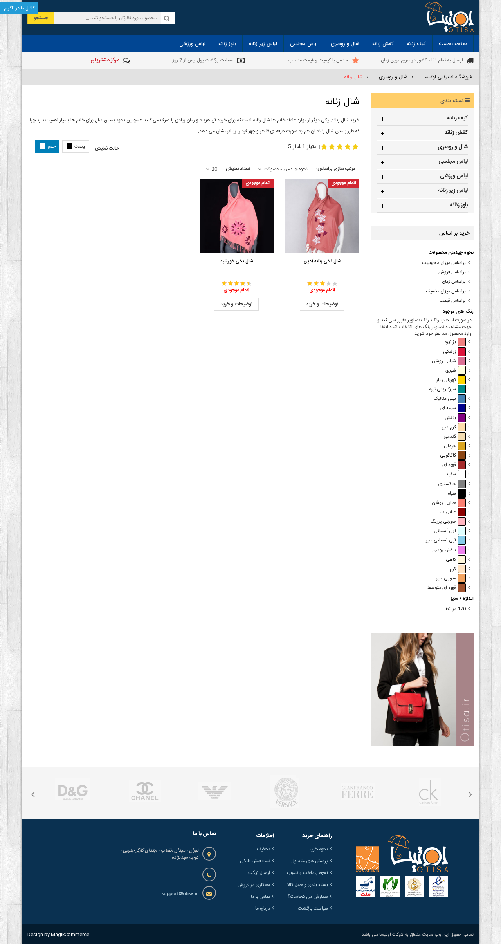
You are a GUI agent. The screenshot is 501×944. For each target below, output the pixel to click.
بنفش (450, 418)
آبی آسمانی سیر (441, 540)
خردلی (450, 446)
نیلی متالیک (445, 398)
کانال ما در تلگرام (19, 8)
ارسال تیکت (259, 873)
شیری (450, 370)
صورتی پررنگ (443, 521)
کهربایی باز (446, 380)
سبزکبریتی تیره (442, 389)
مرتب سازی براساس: (335, 169)
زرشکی (449, 351)
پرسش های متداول (309, 861)
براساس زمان (454, 281)
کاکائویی (448, 455)
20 (214, 169)
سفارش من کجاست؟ (308, 897)
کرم (453, 569)
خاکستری (447, 484)
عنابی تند (447, 512)
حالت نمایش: (106, 148)
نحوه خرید (318, 849)
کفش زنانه (456, 132)
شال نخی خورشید (236, 261)
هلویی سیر (446, 578)
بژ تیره (450, 342)
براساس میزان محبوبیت (444, 263)
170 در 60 (456, 609)
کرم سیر (449, 427)
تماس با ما (260, 897)
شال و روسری (453, 147)
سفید (451, 474)
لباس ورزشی (454, 176)
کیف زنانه (457, 118)
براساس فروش (452, 272)
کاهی (451, 559)
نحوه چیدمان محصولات (286, 169)
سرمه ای (448, 408)
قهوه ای (449, 465)
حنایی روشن (444, 503)
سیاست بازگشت (313, 908)
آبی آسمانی (445, 531)
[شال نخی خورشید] (237, 216)
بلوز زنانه (459, 205)
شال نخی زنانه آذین (322, 261)
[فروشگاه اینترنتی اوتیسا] (449, 18)
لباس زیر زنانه (453, 190)
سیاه (452, 493)
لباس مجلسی (453, 161)
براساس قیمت (453, 301)
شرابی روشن (444, 361)
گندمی (449, 436)
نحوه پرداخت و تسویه (307, 873)
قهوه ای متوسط (441, 588)
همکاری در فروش (254, 885)
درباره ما (262, 908)
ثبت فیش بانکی (255, 861)
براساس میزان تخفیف (446, 291)
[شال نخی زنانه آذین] (322, 216)
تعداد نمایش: (237, 169)
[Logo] (402, 853)
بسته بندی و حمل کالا (307, 885)
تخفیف (263, 849)
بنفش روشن (444, 550)
